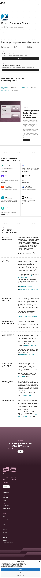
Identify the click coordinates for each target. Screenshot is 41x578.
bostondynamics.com (5, 30)
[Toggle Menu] (38, 4)
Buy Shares (20, 58)
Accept (20, 569)
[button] (39, 561)
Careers (4, 527)
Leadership (4, 526)
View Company (4, 171)
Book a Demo (26, 140)
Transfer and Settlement (26, 395)
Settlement (4, 500)
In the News (5, 532)
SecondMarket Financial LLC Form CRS (9, 543)
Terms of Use (5, 537)
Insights (4, 516)
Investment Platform (6, 492)
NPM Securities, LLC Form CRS (8, 542)
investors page (21, 255)
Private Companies (6, 505)
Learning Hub (5, 514)
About (4, 524)
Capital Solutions (5, 497)
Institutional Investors (6, 508)
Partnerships (5, 529)
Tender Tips (5, 518)
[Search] (35, 3)
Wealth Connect (5, 498)
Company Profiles (5, 519)
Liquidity (4, 495)
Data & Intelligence (6, 494)
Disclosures (5, 540)
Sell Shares (20, 70)
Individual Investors (6, 506)
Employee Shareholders (30, 345)
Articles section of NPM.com (26, 285)
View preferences (20, 575)
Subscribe (5, 486)
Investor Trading (22, 376)
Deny (20, 572)
